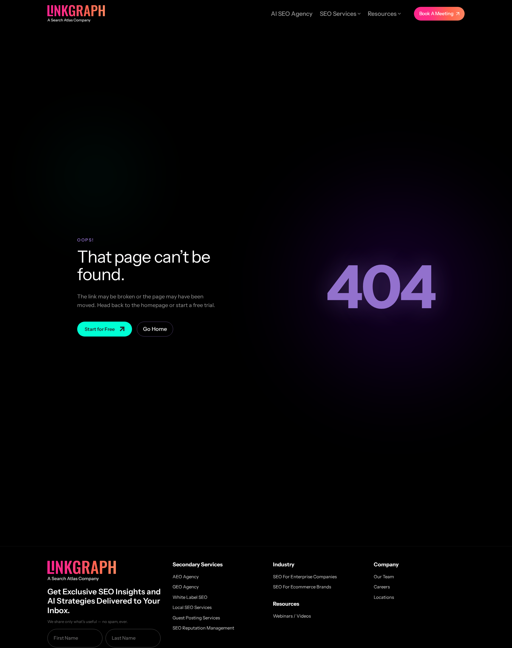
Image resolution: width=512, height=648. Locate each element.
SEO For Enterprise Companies (305, 576)
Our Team (384, 576)
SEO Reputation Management (203, 628)
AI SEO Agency (292, 13)
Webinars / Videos (292, 616)
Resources (382, 13)
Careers (382, 587)
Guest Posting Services (196, 618)
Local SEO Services (192, 607)
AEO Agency (186, 576)
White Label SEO (190, 597)
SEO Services (338, 13)
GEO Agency (186, 587)
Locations (384, 597)
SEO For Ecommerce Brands (302, 587)
